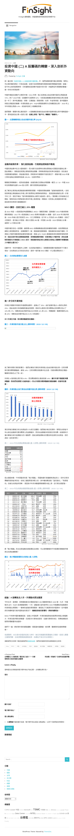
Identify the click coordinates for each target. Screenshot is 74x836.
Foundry (7, 821)
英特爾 (49, 813)
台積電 (24, 817)
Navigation (12, 25)
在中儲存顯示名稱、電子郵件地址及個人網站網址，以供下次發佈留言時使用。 (36, 722)
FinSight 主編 (20, 76)
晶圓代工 (55, 818)
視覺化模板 (10, 789)
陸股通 (62, 646)
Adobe (26, 813)
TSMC (36, 809)
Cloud (43, 813)
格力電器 (42, 646)
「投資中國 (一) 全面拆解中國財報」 (26, 81)
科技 (8, 781)
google (62, 810)
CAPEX (7, 810)
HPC (45, 818)
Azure (7, 813)
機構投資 (49, 646)
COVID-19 (63, 813)
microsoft (27, 810)
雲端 (42, 818)
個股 (8, 773)
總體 (14, 63)
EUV (10, 813)
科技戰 (63, 818)
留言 (6, 675)
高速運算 (12, 810)
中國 (18, 646)
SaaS (54, 813)
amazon (60, 818)
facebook (38, 813)
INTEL (33, 813)
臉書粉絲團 (31, 641)
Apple (13, 813)
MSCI (12, 646)
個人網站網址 (9, 716)
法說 (58, 813)
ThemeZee (47, 831)
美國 (8, 786)
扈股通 (36, 646)
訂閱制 (18, 818)
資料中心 (37, 818)
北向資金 (24, 646)
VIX (52, 813)
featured (58, 810)
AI (29, 813)
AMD (49, 810)
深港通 (56, 646)
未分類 (9, 778)
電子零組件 (11, 818)
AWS (15, 818)
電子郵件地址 (10, 710)
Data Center (20, 813)
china (7, 646)
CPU (46, 813)
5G (7, 818)
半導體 (43, 810)
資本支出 (53, 810)
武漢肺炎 (50, 818)
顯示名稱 (8, 704)
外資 (30, 646)
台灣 (8, 775)
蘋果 (32, 810)
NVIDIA (21, 810)
